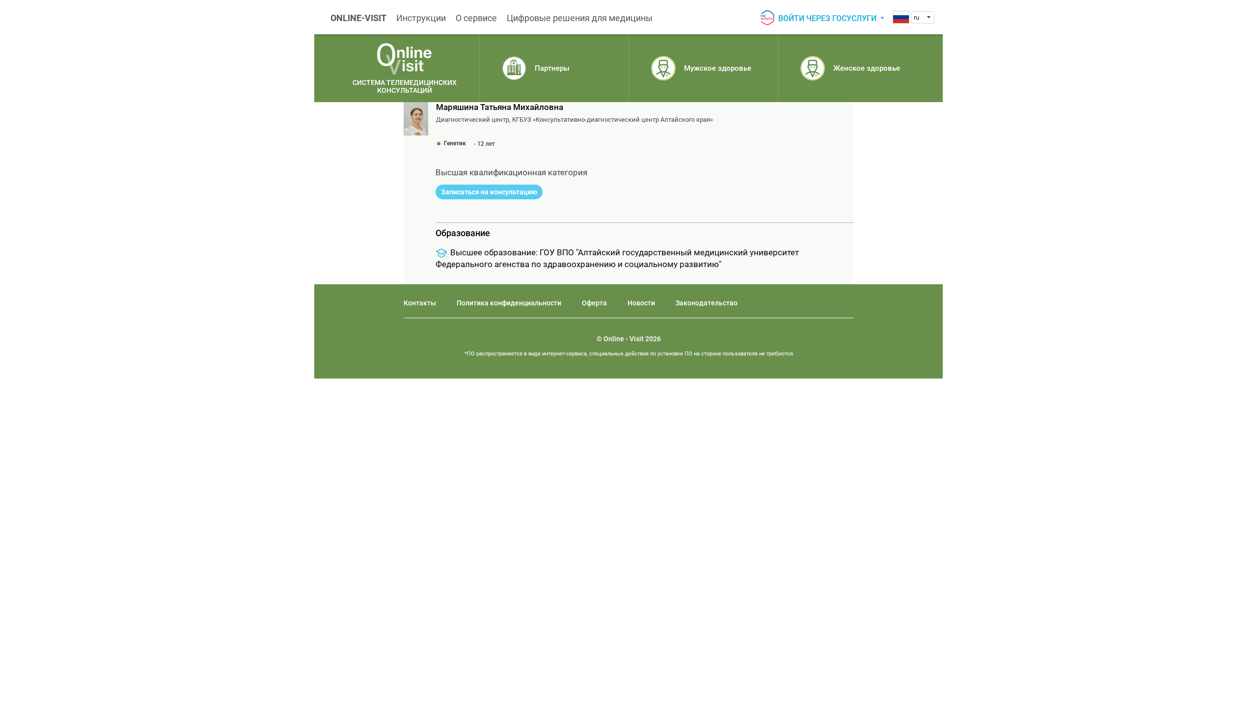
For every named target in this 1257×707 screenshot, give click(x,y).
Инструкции (421, 18)
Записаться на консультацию (489, 192)
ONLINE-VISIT (358, 18)
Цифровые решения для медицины (580, 18)
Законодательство (707, 303)
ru (916, 17)
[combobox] (922, 17)
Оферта (594, 303)
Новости (641, 303)
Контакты (420, 303)
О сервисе (476, 18)
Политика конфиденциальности (509, 303)
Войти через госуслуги (827, 18)
